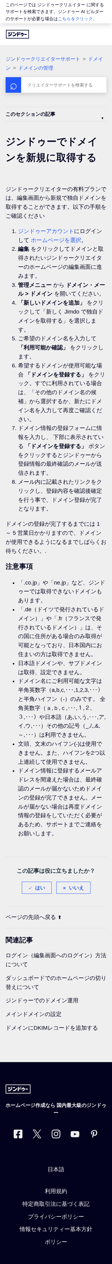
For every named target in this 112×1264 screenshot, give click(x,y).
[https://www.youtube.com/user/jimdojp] (75, 1135)
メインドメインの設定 (34, 1014)
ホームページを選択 (56, 240)
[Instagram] (56, 1135)
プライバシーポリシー (56, 1217)
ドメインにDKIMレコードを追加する (52, 1028)
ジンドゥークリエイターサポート (43, 59)
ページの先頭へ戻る (31, 917)
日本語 (56, 1169)
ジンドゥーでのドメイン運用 (42, 1000)
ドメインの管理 (35, 68)
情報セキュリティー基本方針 (56, 1229)
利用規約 (56, 1191)
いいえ (76, 887)
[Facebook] (18, 1135)
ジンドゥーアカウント (46, 231)
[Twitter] (37, 1135)
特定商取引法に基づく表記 (56, 1204)
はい (40, 887)
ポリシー (56, 1242)
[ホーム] (17, 34)
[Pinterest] (94, 1135)
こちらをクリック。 (77, 18)
